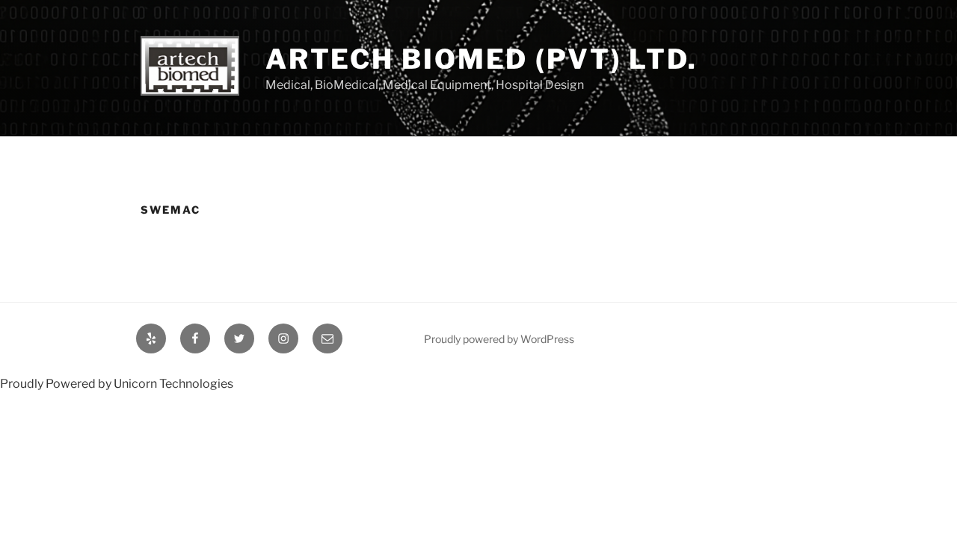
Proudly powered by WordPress (499, 339)
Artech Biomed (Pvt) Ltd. (481, 59)
